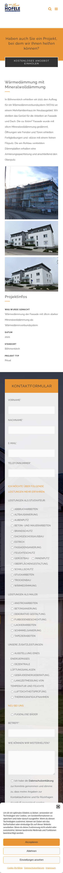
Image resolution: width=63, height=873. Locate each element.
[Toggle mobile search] (50, 9)
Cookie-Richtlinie (15, 868)
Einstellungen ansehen (31, 859)
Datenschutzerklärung (34, 868)
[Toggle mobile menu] (56, 9)
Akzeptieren (31, 842)
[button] (58, 806)
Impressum (51, 868)
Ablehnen (32, 851)
